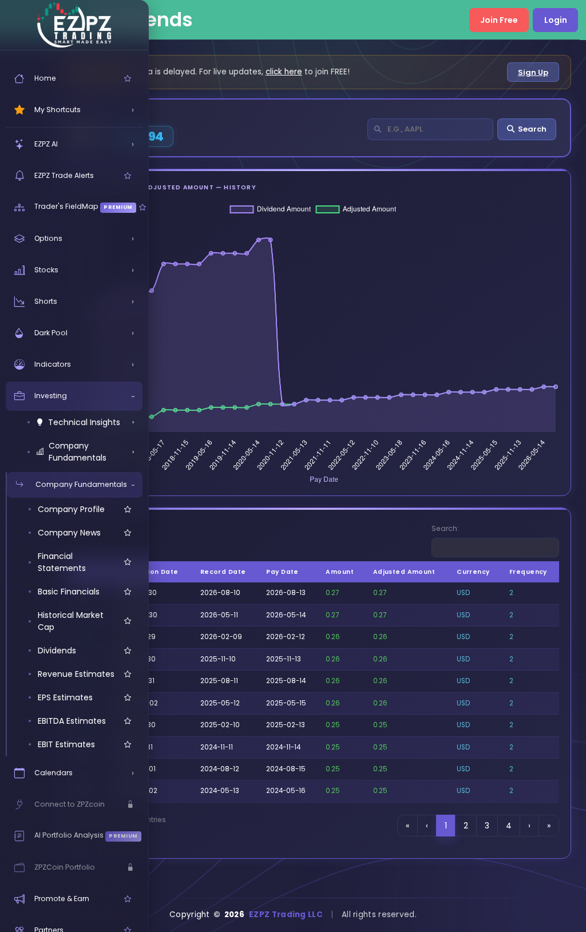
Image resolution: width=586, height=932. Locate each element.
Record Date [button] (223, 572)
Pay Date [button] (282, 572)
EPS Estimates (65, 697)
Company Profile (71, 509)
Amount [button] (340, 572)
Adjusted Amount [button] (404, 572)
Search (532, 129)
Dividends (57, 650)
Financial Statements (62, 562)
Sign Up (533, 72)
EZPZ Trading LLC (286, 914)
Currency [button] (473, 572)
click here (284, 71)
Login (555, 20)
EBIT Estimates (66, 744)
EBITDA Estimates (72, 721)
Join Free (499, 20)
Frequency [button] (528, 572)
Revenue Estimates (76, 674)
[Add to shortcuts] (127, 78)
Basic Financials (69, 591)
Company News (69, 532)
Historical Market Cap (71, 621)
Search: (445, 528)
